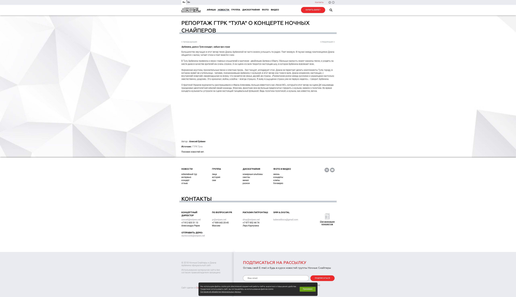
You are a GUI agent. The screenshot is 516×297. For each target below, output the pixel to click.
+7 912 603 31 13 (189, 222)
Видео (275, 10)
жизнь (276, 174)
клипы (276, 180)
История (216, 177)
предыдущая (190, 42)
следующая (326, 42)
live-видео (278, 183)
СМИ (214, 180)
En (189, 2)
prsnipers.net (219, 219)
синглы (246, 177)
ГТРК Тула (197, 146)
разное (246, 183)
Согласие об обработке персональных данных (220, 292)
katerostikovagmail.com (285, 219)
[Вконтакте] (329, 2)
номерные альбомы (253, 174)
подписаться (322, 278)
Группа (235, 10)
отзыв (184, 183)
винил (246, 180)
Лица (214, 174)
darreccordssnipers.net (193, 235)
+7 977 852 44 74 (251, 222)
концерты (278, 177)
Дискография (251, 10)
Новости (223, 10)
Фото (265, 10)
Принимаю (307, 289)
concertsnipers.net (191, 219)
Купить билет (313, 10)
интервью (186, 177)
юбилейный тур (189, 174)
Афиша (211, 10)
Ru (184, 2)
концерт (185, 180)
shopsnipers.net (251, 219)
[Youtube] (333, 2)
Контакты (319, 2)
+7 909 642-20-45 (220, 222)
